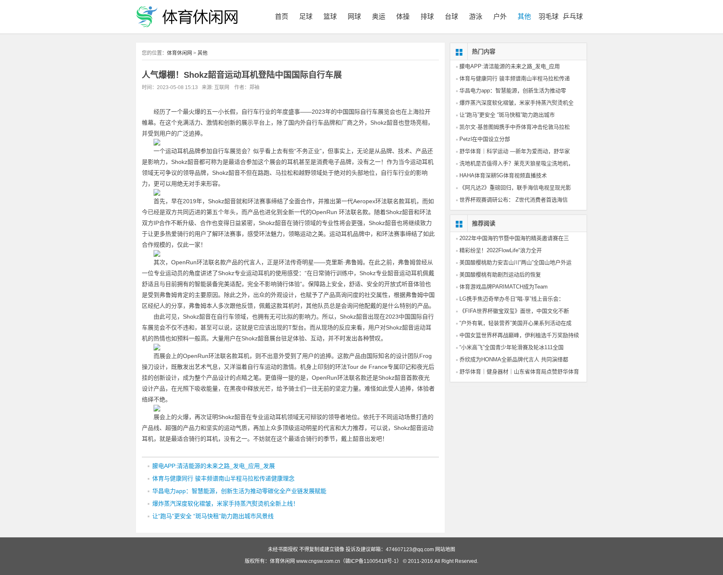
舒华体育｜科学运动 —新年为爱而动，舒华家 (514, 151)
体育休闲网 (179, 53)
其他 (524, 16)
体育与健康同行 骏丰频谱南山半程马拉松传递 (514, 78)
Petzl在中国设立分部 (484, 139)
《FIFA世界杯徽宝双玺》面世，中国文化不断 (514, 311)
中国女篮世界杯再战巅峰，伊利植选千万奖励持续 (519, 335)
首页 (281, 16)
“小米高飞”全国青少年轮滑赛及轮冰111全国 (511, 347)
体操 (403, 16)
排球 (427, 16)
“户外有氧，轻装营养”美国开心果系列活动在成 (515, 323)
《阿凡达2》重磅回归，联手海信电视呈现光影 (515, 187)
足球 (306, 16)
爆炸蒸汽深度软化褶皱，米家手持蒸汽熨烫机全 (516, 103)
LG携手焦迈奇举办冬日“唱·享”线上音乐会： (511, 299)
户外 (500, 16)
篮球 (330, 16)
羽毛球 (548, 16)
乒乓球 (573, 16)
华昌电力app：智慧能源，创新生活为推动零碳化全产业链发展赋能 (239, 491)
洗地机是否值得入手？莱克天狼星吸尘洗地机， (516, 163)
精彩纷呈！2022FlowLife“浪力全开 (500, 250)
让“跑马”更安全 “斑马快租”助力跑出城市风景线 (213, 516)
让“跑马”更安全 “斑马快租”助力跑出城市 (507, 115)
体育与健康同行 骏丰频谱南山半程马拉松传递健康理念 (223, 478)
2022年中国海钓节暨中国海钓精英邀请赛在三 (514, 238)
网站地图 (445, 549)
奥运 (378, 16)
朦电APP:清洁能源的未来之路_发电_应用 (509, 66)
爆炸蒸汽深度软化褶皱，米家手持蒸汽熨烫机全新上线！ (225, 503)
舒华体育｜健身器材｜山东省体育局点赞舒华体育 (519, 371)
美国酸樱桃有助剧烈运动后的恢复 (500, 274)
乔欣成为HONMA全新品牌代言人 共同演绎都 (513, 359)
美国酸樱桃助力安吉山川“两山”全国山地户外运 (515, 262)
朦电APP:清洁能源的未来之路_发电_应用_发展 (213, 466)
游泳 (475, 16)
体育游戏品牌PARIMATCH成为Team (503, 287)
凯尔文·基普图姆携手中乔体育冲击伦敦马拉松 (514, 127)
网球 (354, 16)
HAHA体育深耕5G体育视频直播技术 (503, 175)
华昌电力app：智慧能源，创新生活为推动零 (512, 90)
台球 (451, 16)
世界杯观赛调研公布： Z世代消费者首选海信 (513, 200)
